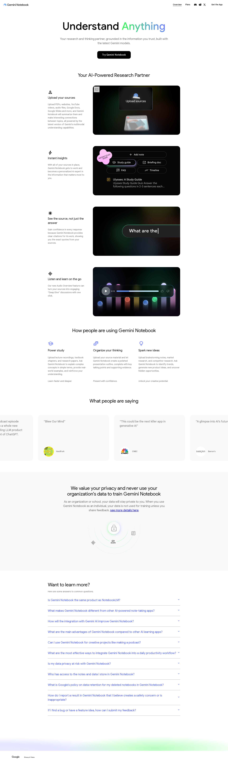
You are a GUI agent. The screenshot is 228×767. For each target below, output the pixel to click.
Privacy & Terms (29, 757)
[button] (114, 600)
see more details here (124, 510)
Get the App (217, 4)
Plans (187, 4)
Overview (177, 4)
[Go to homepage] (16, 5)
